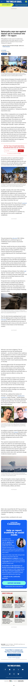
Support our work (14, 583)
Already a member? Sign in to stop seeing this (14, 586)
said (25, 271)
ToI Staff (4, 50)
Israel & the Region (9, 644)
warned (16, 432)
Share (5, 53)
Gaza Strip (12, 645)
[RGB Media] (11, 681)
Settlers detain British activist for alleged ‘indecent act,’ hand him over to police (20, 606)
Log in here (18, 657)
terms (20, 153)
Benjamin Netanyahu (6, 645)
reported (24, 203)
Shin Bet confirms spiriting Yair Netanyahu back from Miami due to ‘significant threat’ (20, 621)
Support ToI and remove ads (21, 4)
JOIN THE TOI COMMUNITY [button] (14, 654)
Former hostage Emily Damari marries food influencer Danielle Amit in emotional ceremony (7, 606)
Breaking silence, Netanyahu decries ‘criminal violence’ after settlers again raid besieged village (7, 621)
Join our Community (6, 4)
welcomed (4, 319)
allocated (14, 238)
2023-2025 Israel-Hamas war (19, 644)
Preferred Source (6, 46)
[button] (26, 2)
